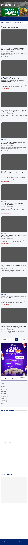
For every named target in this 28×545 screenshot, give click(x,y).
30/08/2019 (3, 299)
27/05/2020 (3, 175)
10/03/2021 (3, 83)
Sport (5, 46)
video (2, 403)
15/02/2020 (3, 268)
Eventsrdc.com (8, 5)
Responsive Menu (25, 1)
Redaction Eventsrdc (10, 51)
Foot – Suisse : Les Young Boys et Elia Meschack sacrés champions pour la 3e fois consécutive (13, 111)
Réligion (3, 398)
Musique (3, 396)
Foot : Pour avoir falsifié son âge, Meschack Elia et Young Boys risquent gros (14, 204)
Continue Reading (5, 56)
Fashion (3, 389)
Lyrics (2, 393)
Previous (5, 339)
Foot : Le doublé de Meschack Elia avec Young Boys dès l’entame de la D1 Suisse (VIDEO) (12, 49)
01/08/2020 (3, 113)
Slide (2, 46)
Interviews (3, 391)
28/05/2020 (3, 145)
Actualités (3, 77)
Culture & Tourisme (5, 388)
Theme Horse (22, 541)
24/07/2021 (3, 51)
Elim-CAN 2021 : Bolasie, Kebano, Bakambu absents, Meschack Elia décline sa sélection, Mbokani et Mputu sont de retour (12, 80)
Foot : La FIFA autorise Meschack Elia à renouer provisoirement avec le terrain (13, 266)
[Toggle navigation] (2, 19)
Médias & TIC (4, 395)
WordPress (18, 543)
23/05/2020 (3, 206)
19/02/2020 (3, 238)
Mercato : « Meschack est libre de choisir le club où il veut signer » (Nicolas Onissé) (13, 327)
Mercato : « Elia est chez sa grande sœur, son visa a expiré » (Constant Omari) (13, 297)
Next (24, 339)
